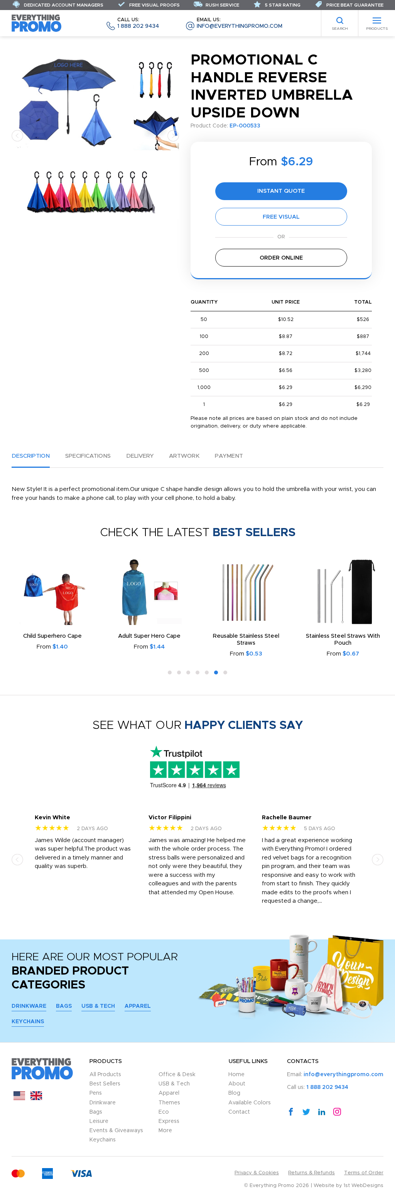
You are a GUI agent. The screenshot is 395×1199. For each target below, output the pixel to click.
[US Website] (19, 1098)
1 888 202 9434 (138, 23)
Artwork (184, 456)
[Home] (37, 23)
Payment (229, 456)
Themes (169, 1103)
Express (169, 1121)
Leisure (98, 1121)
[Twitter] (306, 1111)
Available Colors (249, 1103)
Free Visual (281, 217)
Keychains (28, 1021)
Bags (64, 1006)
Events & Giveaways (116, 1130)
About (236, 1084)
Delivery (140, 456)
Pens (95, 1093)
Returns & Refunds (311, 1172)
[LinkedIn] (322, 1111)
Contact (239, 1112)
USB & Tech (98, 1006)
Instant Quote (281, 191)
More (165, 1130)
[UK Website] (36, 1098)
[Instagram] (337, 1111)
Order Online (281, 258)
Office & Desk (177, 1074)
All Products (105, 1074)
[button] (17, 135)
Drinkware (29, 1006)
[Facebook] (291, 1111)
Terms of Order (363, 1172)
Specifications (88, 456)
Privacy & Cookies (257, 1172)
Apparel (138, 1006)
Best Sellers (104, 1084)
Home (236, 1074)
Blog (234, 1093)
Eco (164, 1112)
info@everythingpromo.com (239, 23)
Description (31, 456)
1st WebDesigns (363, 1185)
